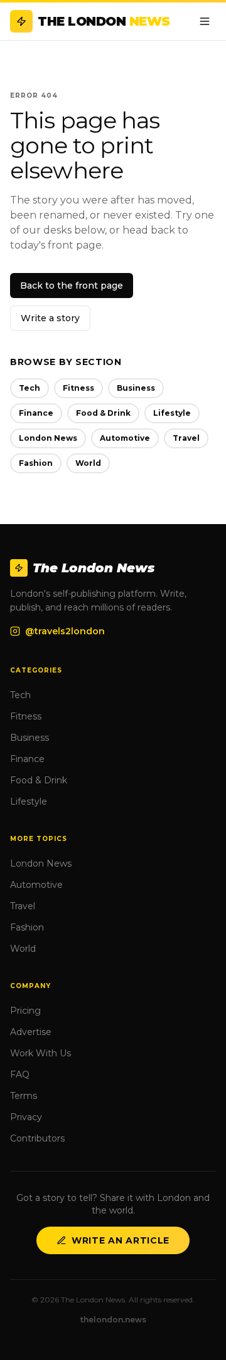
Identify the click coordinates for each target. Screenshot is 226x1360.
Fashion (36, 463)
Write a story (50, 318)
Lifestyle (172, 413)
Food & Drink (103, 413)
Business (136, 388)
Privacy (26, 1117)
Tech (29, 388)
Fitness (78, 388)
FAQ (20, 1074)
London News (48, 438)
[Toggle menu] (204, 21)
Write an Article (121, 1240)
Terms (23, 1095)
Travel (186, 438)
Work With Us (40, 1053)
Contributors (37, 1138)
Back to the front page (71, 285)
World (88, 463)
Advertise (30, 1032)
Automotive (125, 438)
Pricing (25, 1010)
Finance (36, 413)
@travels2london (65, 631)
